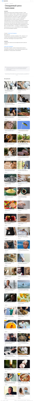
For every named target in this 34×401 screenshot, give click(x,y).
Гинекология (11, 3)
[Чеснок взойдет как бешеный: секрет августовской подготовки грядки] (23, 366)
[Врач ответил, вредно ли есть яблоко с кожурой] (10, 220)
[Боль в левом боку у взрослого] (23, 326)
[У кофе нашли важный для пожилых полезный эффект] (23, 193)
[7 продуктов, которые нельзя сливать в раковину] (10, 260)
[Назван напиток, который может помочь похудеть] (10, 153)
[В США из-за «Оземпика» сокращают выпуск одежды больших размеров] (10, 313)
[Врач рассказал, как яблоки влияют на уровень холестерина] (23, 114)
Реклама (7, 400)
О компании (3, 400)
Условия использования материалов (21, 400)
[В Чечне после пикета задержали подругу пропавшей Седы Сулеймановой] (10, 127)
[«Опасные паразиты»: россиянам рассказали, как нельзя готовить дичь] (23, 153)
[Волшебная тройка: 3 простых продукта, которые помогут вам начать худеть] (23, 379)
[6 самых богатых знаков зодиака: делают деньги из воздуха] (10, 286)
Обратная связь (29, 400)
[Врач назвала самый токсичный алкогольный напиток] (10, 366)
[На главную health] (5, 1)
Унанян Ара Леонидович (12, 33)
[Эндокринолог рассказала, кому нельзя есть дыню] (23, 299)
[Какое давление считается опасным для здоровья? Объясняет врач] (10, 87)
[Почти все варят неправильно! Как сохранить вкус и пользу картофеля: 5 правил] (10, 193)
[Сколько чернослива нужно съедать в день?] (23, 220)
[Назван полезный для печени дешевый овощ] (10, 207)
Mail (1, 400)
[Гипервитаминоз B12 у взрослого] (10, 299)
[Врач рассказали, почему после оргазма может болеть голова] (10, 167)
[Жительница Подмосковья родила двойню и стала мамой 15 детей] (23, 353)
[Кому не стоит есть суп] (10, 326)
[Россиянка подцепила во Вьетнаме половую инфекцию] (23, 167)
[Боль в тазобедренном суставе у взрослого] (10, 246)
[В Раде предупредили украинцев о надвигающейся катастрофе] (23, 127)
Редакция (15, 400)
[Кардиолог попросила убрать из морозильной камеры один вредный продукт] (10, 114)
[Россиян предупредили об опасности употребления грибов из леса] (23, 339)
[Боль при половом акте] (23, 100)
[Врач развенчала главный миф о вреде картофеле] (23, 313)
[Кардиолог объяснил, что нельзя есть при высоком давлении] (10, 140)
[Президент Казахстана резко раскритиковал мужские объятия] (23, 246)
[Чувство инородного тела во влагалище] (23, 180)
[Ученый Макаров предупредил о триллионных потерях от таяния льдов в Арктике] (23, 286)
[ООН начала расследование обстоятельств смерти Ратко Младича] (10, 392)
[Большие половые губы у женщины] (23, 87)
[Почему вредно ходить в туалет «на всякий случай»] (10, 273)
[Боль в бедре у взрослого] (10, 233)
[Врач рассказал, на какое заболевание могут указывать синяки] (10, 100)
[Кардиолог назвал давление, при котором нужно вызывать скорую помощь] (10, 379)
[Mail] (2, 1)
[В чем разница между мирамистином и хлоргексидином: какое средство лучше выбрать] (23, 392)
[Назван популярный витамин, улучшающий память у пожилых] (23, 140)
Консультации (6, 3)
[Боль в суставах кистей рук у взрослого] (23, 207)
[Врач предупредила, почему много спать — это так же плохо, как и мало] (23, 233)
